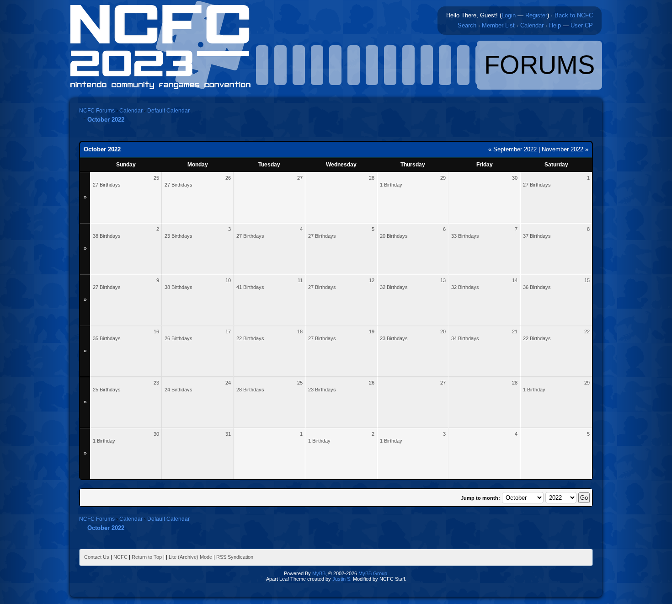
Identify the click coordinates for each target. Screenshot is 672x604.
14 (514, 280)
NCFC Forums (97, 110)
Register (536, 15)
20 (443, 331)
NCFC (120, 557)
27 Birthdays (107, 184)
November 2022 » (565, 149)
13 (443, 280)
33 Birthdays (465, 236)
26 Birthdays (178, 338)
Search (467, 25)
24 (228, 382)
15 (587, 280)
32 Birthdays (394, 287)
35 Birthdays (107, 338)
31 (228, 434)
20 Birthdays (394, 236)
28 (371, 178)
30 (514, 178)
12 (371, 280)
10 (228, 280)
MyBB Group (372, 573)
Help (555, 25)
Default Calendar (168, 110)
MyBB (318, 573)
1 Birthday (391, 184)
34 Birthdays (465, 338)
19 (371, 331)
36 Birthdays (537, 287)
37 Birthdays (537, 236)
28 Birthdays (250, 389)
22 (587, 331)
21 (514, 331)
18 (300, 331)
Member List (498, 25)
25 (156, 178)
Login (508, 15)
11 (300, 280)
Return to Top (147, 557)
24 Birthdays (178, 389)
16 (156, 331)
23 (156, 382)
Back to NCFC (574, 15)
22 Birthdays (250, 338)
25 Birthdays (107, 389)
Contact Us (96, 557)
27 (300, 178)
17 (228, 331)
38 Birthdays (107, 236)
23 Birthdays (178, 236)
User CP (582, 25)
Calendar (532, 25)
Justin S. (342, 579)
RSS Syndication (234, 557)
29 (443, 178)
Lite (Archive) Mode (190, 557)
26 (228, 178)
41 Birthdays (250, 287)
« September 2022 (512, 149)
